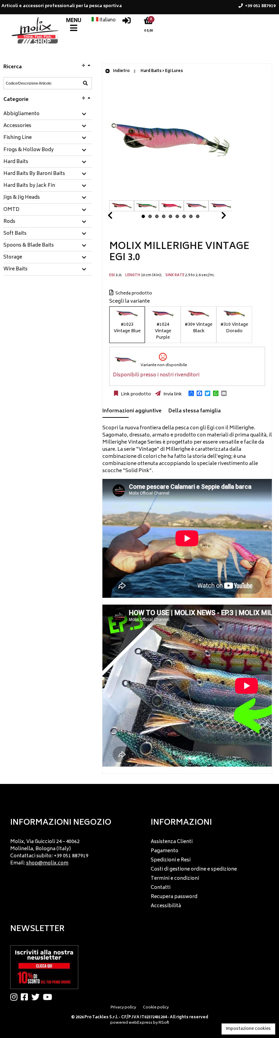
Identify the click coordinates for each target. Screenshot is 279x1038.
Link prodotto (135, 394)
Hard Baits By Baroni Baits (34, 174)
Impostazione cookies (248, 1029)
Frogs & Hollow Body (28, 150)
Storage (12, 257)
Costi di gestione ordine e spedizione (194, 869)
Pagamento (164, 851)
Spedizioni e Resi (171, 860)
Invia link (172, 394)
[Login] (126, 22)
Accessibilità (166, 906)
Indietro (121, 71)
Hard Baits (15, 162)
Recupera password (174, 897)
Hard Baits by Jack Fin (29, 186)
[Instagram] (15, 997)
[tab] (47, 114)
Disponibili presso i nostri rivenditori (156, 375)
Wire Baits (15, 269)
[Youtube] (49, 997)
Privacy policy (123, 1007)
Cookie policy (156, 1007)
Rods (9, 222)
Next (215, 217)
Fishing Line (17, 138)
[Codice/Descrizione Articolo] (85, 83)
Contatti (160, 887)
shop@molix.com (47, 863)
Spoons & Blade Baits (28, 246)
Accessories (17, 126)
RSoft (164, 1023)
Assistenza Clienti (172, 842)
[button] (191, 393)
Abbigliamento (21, 114)
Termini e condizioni (175, 878)
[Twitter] (37, 997)
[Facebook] (26, 997)
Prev (118, 217)
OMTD (11, 210)
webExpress (140, 1023)
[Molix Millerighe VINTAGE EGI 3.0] (170, 197)
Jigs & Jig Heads (21, 198)
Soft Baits (15, 234)
